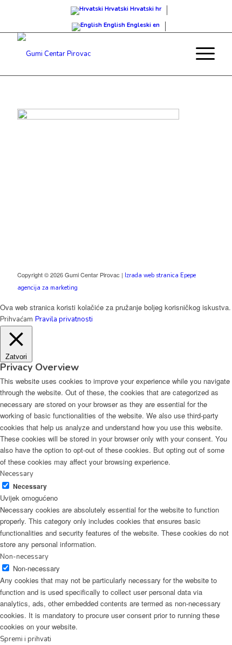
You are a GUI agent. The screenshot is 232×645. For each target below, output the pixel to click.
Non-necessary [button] (24, 557)
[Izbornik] (200, 53)
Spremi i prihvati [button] (25, 639)
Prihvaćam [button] (16, 319)
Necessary (30, 486)
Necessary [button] (16, 474)
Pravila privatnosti (64, 319)
